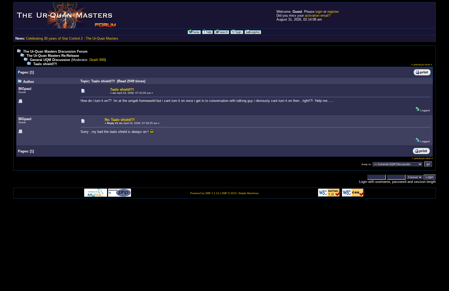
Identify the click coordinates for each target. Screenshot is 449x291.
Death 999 (97, 60)
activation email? (317, 15)
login (318, 12)
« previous (417, 64)
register (332, 12)
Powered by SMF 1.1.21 (204, 193)
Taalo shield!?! (45, 64)
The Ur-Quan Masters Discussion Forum (55, 51)
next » (428, 64)
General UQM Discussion (50, 60)
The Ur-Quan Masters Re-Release (53, 56)
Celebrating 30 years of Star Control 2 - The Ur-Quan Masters (72, 38)
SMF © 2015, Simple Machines (240, 193)
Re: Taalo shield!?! (120, 120)
